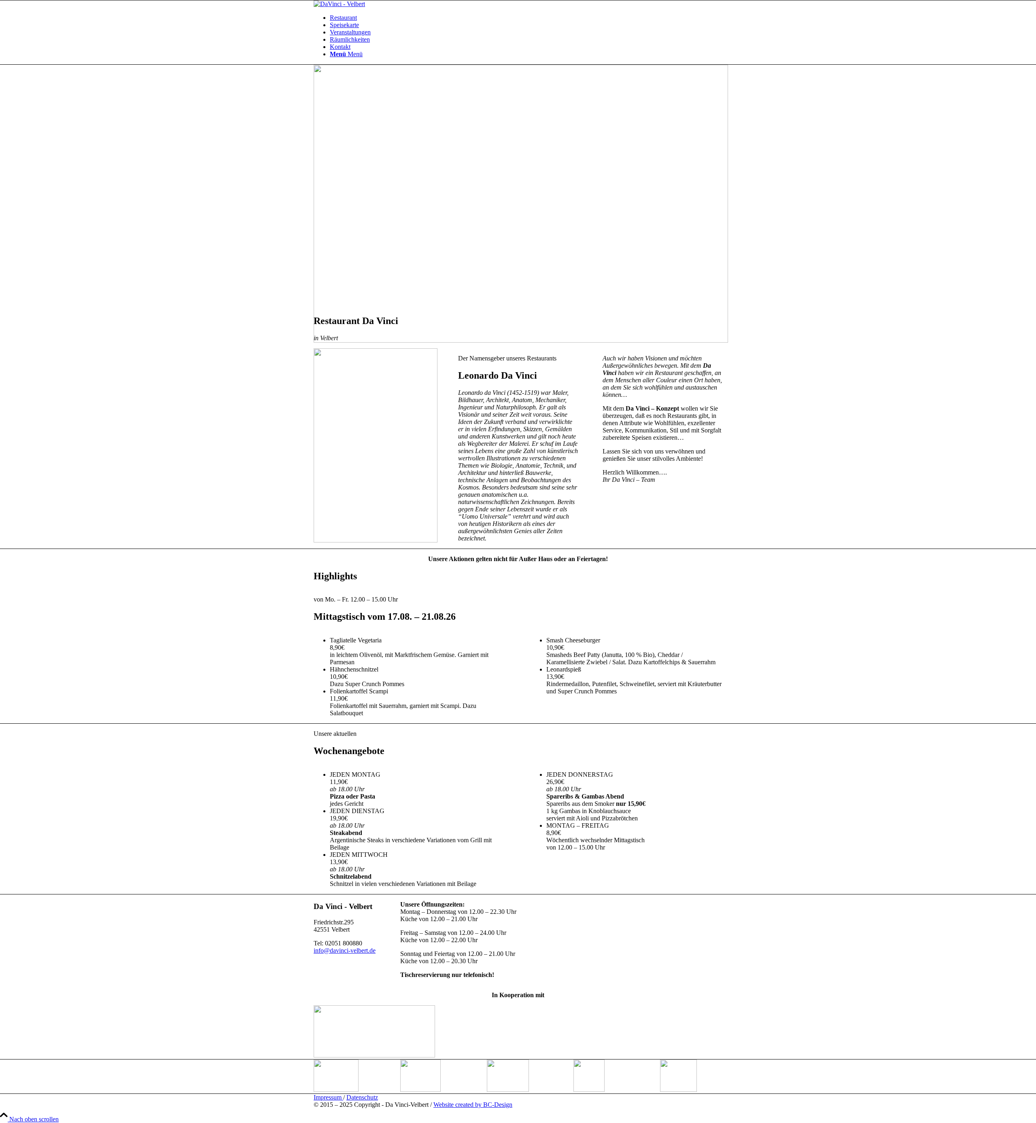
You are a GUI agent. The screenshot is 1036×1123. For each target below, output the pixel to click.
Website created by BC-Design (472, 1104)
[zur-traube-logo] (374, 1055)
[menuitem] (526, 17)
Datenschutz (362, 1097)
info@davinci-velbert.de (345, 950)
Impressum (328, 1097)
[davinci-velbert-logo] (339, 3)
